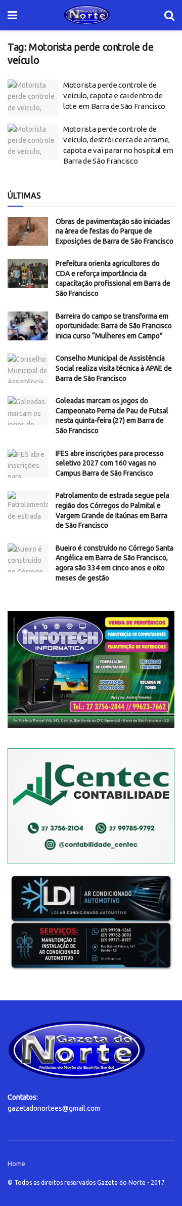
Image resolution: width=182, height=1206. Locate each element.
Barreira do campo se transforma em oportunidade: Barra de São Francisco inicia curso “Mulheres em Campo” (114, 326)
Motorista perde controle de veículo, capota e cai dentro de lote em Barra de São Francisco (114, 95)
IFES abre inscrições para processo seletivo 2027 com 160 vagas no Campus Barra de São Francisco (110, 463)
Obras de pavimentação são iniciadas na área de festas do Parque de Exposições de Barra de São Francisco (114, 231)
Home (16, 1163)
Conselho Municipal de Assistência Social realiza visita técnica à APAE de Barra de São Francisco (114, 368)
